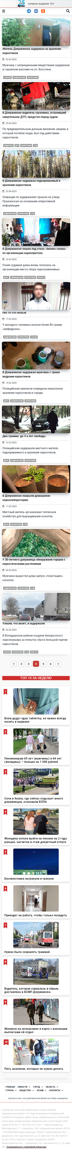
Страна (10, 1090)
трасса (34, 652)
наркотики (33, 77)
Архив (40, 1090)
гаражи (7, 77)
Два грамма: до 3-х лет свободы (24, 436)
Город (36, 1087)
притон (41, 277)
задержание (19, 77)
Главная (10, 1087)
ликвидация (17, 277)
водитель (8, 145)
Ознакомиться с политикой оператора (26, 1147)
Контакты (54, 1090)
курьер (7, 652)
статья (34, 337)
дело (6, 277)
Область (50, 1087)
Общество (25, 1090)
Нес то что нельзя (14, 312)
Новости (22, 1087)
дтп (17, 145)
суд (35, 145)
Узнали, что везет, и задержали (23, 623)
